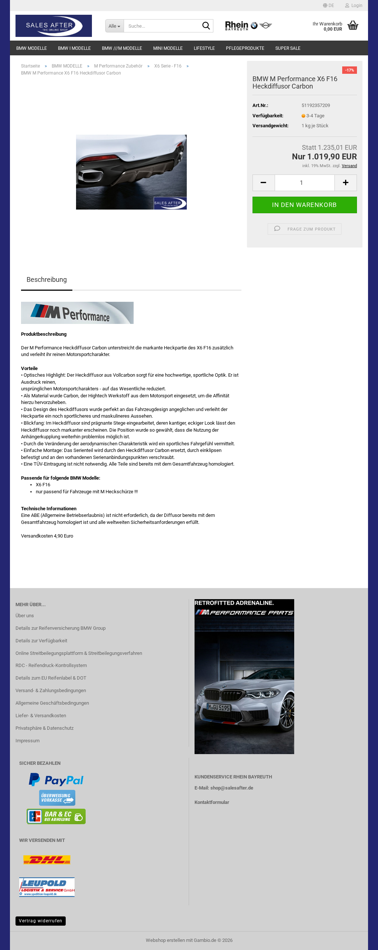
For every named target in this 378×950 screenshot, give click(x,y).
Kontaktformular (212, 802)
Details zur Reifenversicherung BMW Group (61, 628)
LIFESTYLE (204, 48)
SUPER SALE (287, 48)
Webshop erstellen (165, 940)
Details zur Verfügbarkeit (41, 640)
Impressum (27, 740)
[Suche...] (206, 26)
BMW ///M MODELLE (122, 48)
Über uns (25, 615)
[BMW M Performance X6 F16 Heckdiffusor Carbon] (131, 164)
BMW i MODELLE (74, 48)
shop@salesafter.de (231, 788)
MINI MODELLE (168, 48)
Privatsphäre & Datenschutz (44, 728)
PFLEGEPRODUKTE (245, 48)
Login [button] (355, 5)
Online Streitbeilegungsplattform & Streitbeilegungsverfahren (79, 653)
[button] (328, 5)
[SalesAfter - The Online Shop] (55, 26)
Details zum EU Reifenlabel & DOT (51, 678)
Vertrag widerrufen (40, 920)
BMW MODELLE (31, 48)
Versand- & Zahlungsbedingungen (51, 690)
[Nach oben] (358, 939)
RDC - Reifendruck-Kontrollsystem (51, 665)
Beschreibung (47, 279)
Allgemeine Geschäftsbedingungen (52, 703)
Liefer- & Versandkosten (41, 715)
